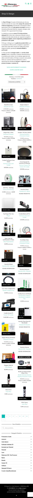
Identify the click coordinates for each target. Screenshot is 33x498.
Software (4, 465)
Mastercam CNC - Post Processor (9, 455)
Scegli (20, 100)
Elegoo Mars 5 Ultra (8, 132)
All (21, 78)
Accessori (4, 439)
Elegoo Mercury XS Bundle (8, 337)
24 (17, 78)
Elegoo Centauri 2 (24, 104)
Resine (3, 457)
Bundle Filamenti (22, 375)
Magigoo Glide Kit (8, 365)
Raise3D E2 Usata (8, 104)
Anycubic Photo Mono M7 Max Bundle (24, 322)
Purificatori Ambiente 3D (7, 444)
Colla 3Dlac (8, 391)
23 (23, 416)
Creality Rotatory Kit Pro (24, 214)
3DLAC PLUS (8, 389)
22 (20, 416)
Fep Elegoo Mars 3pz (8, 214)
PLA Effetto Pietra (24, 240)
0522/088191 (12, 488)
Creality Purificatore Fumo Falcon (8, 160)
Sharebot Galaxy (25, 189)
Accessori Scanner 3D (24, 165)
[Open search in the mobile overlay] (16, 428)
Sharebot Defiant (8, 264)
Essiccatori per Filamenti (7, 447)
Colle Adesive (5, 442)
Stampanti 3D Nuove (6, 468)
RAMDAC (24, 492)
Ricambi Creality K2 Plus (8, 290)
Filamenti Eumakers (24, 134)
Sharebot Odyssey (24, 347)
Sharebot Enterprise (24, 269)
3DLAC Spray (24, 402)
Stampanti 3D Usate (8, 106)
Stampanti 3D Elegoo (24, 106)
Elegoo (8, 215)
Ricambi (3, 460)
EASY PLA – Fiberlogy (8, 187)
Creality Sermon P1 (8, 313)
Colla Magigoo (8, 367)
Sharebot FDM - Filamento (8, 266)
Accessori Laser (7, 163)
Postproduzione (10, 241)
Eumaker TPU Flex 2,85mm (24, 132)
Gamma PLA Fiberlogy (8, 189)
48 (19, 78)
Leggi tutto (21, 185)
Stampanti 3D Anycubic (24, 324)
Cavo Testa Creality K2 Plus (8, 288)
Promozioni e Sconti (24, 136)
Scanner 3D (4, 463)
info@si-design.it (22, 488)
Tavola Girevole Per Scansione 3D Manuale (24, 162)
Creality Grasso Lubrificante (24, 293)
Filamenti (4, 450)
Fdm (4, 241)
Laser (3, 452)
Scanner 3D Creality (24, 166)
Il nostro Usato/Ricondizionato (9, 471)
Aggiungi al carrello (7, 100)
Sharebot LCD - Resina (24, 191)
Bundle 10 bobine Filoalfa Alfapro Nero (24, 372)
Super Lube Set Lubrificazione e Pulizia (8, 239)
